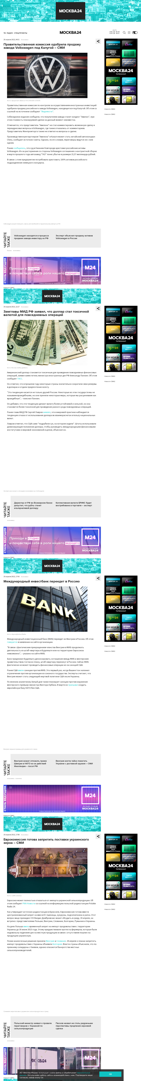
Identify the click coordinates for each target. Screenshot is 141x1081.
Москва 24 (70, 32)
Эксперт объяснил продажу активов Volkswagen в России (74, 237)
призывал (73, 684)
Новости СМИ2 (9, 288)
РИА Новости (28, 903)
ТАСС (19, 378)
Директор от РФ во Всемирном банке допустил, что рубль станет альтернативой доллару (33, 505)
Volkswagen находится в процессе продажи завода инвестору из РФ (31, 237)
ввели (21, 670)
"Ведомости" (47, 111)
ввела (26, 926)
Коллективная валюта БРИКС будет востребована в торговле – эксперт (74, 504)
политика (18, 778)
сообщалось (19, 148)
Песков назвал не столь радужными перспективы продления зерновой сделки (74, 1026)
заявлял (47, 412)
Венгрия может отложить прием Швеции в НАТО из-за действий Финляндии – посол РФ (30, 764)
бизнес (9, 250)
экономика (16, 250)
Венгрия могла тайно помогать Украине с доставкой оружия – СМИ (74, 762)
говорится (12, 642)
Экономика (24, 40)
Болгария (57, 944)
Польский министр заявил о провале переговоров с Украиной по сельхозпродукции (33, 1026)
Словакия (61, 941)
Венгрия (50, 941)
